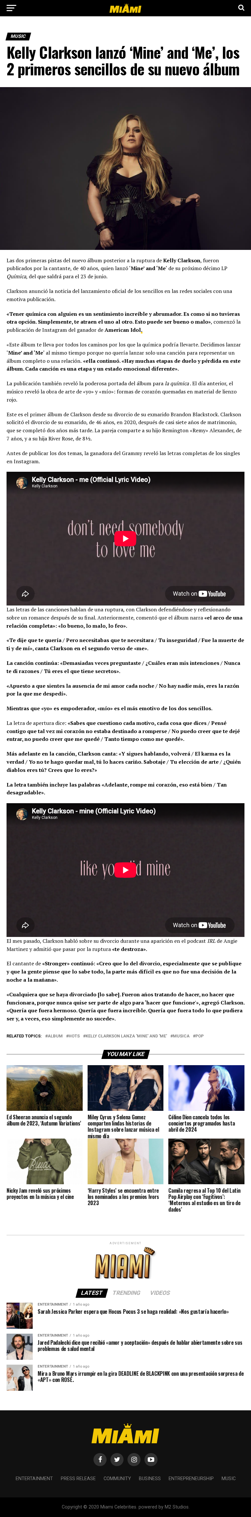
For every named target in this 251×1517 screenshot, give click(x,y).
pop (199, 1036)
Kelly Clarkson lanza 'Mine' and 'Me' (126, 1036)
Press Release (78, 1478)
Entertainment (34, 1478)
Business (150, 1478)
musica (181, 1036)
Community (117, 1478)
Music (229, 1478)
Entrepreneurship (191, 1478)
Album (55, 1036)
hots (74, 1036)
